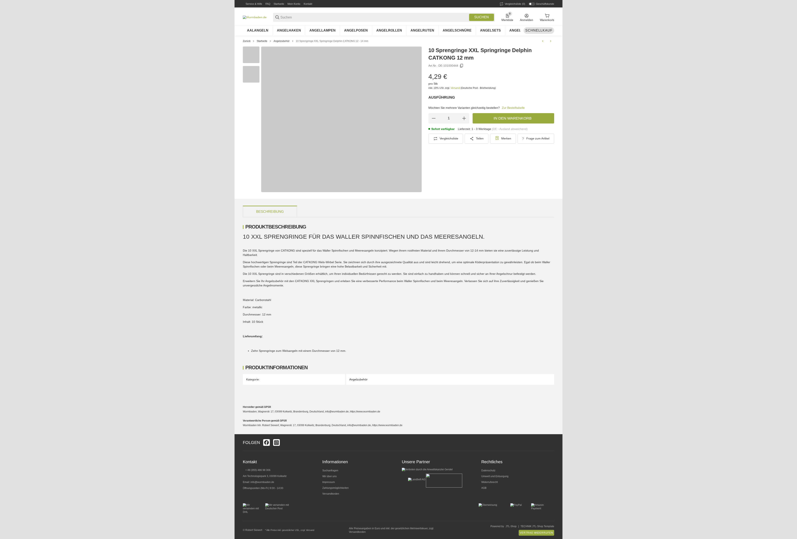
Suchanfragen (330, 470)
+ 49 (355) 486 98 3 (256, 470)
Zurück (247, 41)
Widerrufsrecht (489, 482)
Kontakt (308, 3)
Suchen (481, 17)
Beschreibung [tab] (270, 212)
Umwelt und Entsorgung (495, 476)
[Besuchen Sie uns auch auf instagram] (276, 442)
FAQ (267, 3)
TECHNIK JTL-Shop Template (537, 526)
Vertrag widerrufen (536, 532)
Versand (456, 88)
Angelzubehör (282, 41)
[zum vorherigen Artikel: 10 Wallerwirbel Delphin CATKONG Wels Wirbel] (542, 41)
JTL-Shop (511, 526)
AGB (484, 487)
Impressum (328, 482)
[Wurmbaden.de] (254, 17)
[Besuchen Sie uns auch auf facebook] (266, 442)
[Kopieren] (461, 65)
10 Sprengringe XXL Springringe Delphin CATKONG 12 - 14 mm (332, 41)
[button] (551, 442)
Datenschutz (488, 470)
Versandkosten (330, 493)
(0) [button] (515, 3)
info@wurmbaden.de (262, 482)
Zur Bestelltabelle (513, 107)
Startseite (279, 3)
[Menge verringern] (433, 118)
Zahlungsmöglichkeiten (335, 487)
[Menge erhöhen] (464, 118)
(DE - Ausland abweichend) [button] (510, 129)
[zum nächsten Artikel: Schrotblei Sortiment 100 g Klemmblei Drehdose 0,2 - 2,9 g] (550, 41)
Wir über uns (329, 476)
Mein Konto (293, 3)
